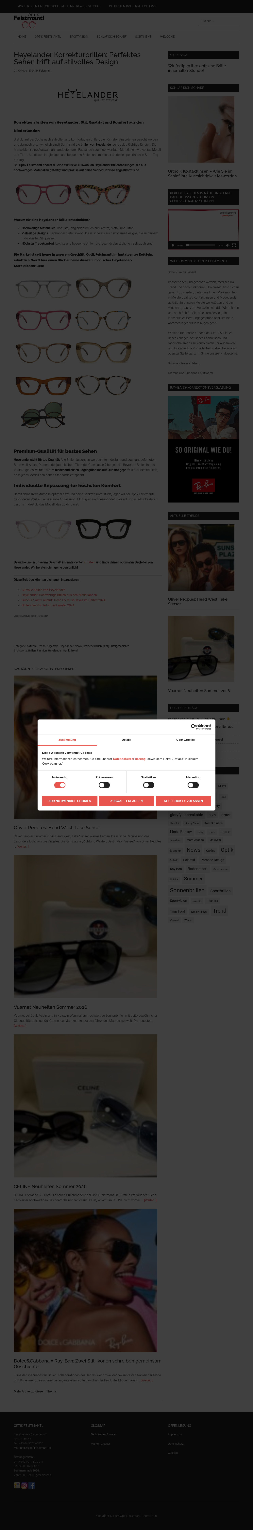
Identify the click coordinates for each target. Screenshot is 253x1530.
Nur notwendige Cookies (69, 801)
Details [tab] (126, 739)
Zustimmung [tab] (67, 739)
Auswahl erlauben (126, 801)
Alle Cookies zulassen (183, 801)
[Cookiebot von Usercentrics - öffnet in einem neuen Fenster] (194, 727)
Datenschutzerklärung (129, 758)
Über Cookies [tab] (185, 739)
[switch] (104, 785)
